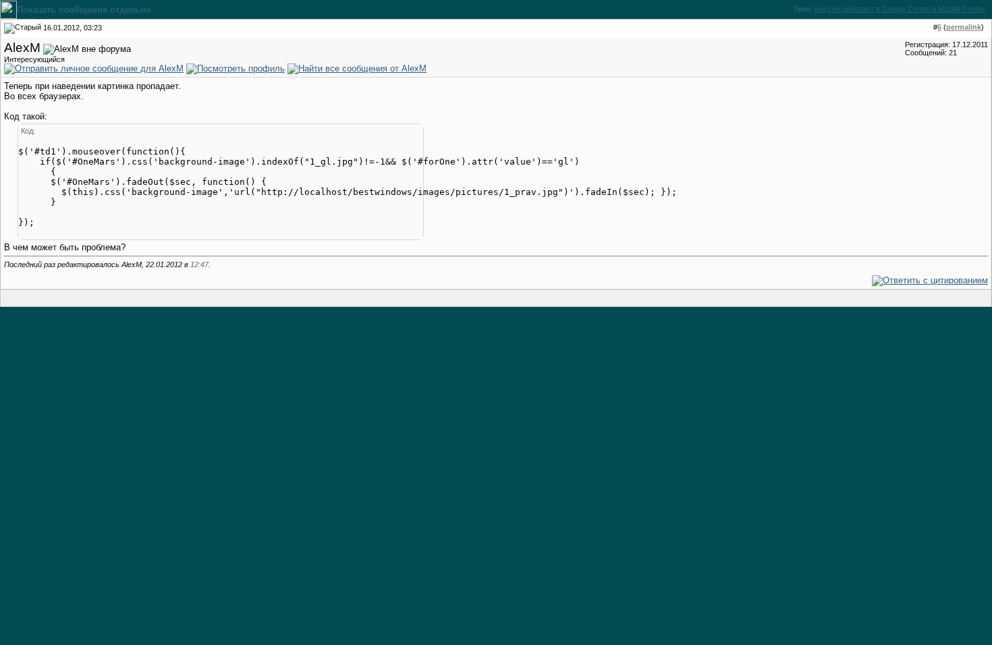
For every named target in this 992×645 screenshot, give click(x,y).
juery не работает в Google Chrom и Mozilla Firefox (900, 9)
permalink (963, 27)
